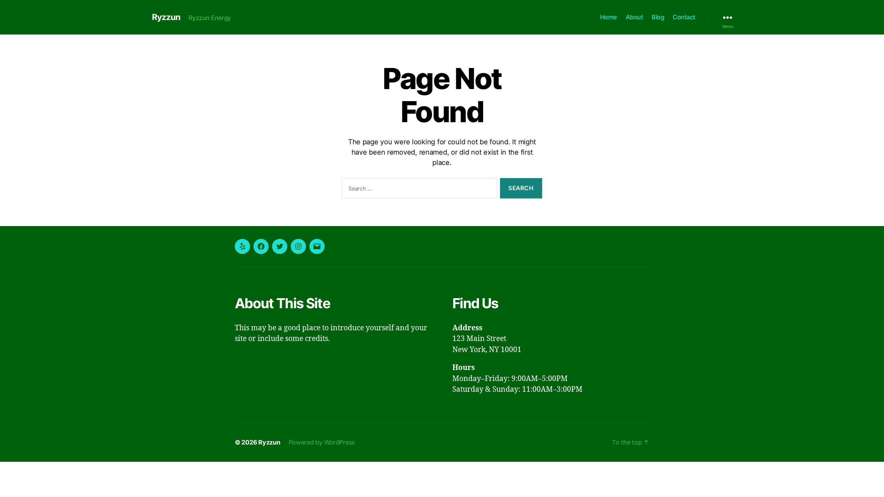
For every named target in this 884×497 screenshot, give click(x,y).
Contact (684, 17)
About (634, 17)
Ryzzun (166, 17)
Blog (658, 17)
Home (608, 17)
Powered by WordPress (322, 442)
